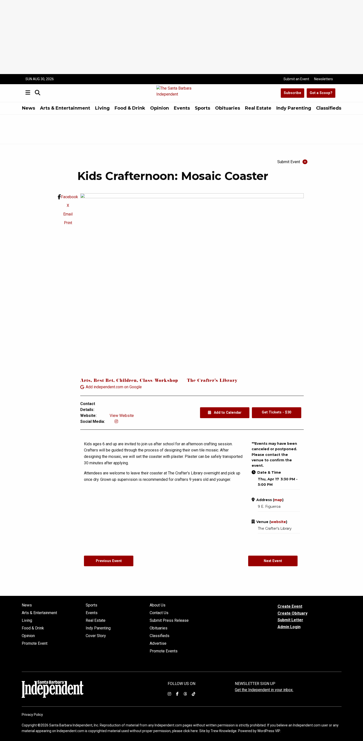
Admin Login (289, 627)
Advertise (158, 643)
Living (102, 108)
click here (190, 731)
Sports (202, 108)
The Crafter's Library (212, 381)
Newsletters (323, 79)
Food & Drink (130, 108)
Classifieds (328, 108)
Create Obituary (292, 613)
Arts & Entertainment (65, 108)
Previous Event (109, 561)
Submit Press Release (169, 621)
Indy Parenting (293, 108)
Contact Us (159, 613)
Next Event (273, 561)
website (278, 522)
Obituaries (227, 108)
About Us (157, 605)
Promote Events (164, 651)
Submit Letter (290, 620)
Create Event (290, 606)
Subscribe (292, 93)
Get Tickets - (276, 412)
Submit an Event (296, 79)
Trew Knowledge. (224, 731)
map (278, 500)
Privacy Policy (32, 715)
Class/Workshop (159, 381)
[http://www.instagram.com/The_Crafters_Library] (116, 421)
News (28, 108)
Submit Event (288, 161)
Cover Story (96, 636)
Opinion (159, 108)
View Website (122, 415)
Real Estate (258, 108)
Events (182, 108)
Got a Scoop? (321, 93)
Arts (85, 381)
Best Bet (103, 381)
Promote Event (34, 643)
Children (126, 381)
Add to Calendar (227, 412)
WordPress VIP (268, 731)
